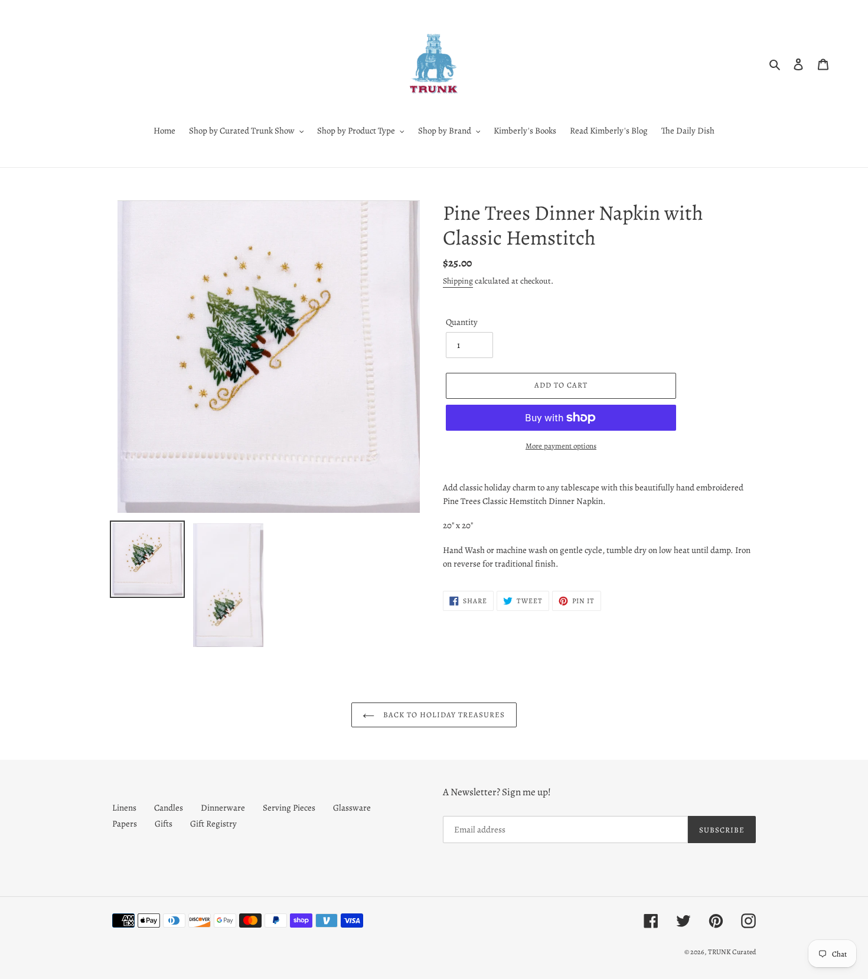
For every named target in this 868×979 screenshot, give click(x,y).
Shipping (458, 281)
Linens (124, 808)
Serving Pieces (289, 808)
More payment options (561, 446)
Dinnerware (223, 808)
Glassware (352, 808)
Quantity (462, 322)
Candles (168, 808)
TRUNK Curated (732, 952)
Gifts (163, 824)
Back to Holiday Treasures (442, 715)
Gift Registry (213, 824)
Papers (124, 824)
